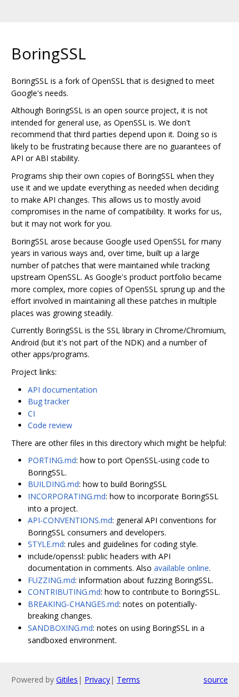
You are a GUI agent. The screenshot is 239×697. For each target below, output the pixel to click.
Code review (50, 425)
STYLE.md (46, 544)
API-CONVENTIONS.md (70, 520)
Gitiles (67, 679)
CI (31, 413)
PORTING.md (52, 460)
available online (181, 568)
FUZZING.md (51, 580)
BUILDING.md (53, 484)
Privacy (97, 679)
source (215, 679)
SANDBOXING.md (60, 628)
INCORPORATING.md (67, 496)
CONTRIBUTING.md (64, 591)
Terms (128, 679)
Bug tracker (48, 401)
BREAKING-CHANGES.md (73, 604)
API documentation (62, 389)
